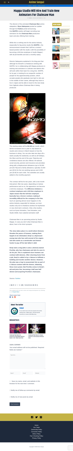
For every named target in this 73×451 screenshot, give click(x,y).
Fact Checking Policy (36, 436)
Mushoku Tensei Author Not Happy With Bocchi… (64, 48)
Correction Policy (36, 431)
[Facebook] (10, 297)
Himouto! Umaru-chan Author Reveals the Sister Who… (64, 31)
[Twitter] (12, 297)
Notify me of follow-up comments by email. (25, 390)
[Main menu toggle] (5, 2)
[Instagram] (41, 417)
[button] (8, 2)
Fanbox (17, 278)
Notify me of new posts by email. (22, 397)
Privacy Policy (36, 438)
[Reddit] (15, 297)
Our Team (36, 427)
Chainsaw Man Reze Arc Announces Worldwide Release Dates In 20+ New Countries (17, 336)
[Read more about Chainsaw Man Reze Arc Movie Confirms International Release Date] (36, 328)
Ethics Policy (36, 434)
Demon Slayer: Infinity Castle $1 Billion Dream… (64, 57)
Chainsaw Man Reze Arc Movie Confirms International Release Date (36, 336)
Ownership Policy (36, 429)
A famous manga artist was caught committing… (64, 40)
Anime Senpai (36, 2)
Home (36, 425)
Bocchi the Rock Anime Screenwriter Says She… (65, 65)
